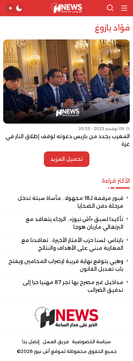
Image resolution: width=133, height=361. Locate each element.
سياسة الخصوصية (91, 342)
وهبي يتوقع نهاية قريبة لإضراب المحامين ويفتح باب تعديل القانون (65, 265)
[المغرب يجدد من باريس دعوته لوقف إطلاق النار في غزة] (66, 93)
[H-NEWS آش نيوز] (66, 8)
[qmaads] (66, 317)
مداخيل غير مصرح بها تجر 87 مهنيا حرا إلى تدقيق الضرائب (73, 286)
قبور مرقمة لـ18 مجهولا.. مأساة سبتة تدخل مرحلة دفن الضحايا (70, 202)
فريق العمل (56, 342)
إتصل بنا (30, 342)
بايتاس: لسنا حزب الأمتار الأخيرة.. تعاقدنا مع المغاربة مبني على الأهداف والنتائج (72, 244)
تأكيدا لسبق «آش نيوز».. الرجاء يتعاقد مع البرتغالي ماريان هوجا (74, 223)
